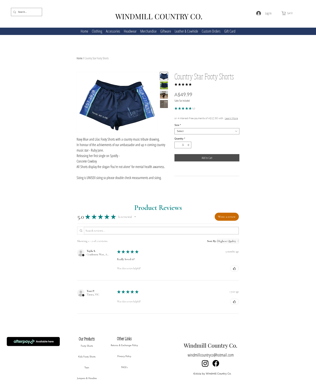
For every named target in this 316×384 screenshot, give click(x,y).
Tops (86, 367)
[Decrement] (177, 145)
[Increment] (189, 145)
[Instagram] (205, 363)
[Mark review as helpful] (234, 268)
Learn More (231, 118)
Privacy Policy (124, 356)
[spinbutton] (183, 145)
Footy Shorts (87, 345)
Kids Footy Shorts (86, 356)
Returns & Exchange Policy (124, 345)
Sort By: (212, 241)
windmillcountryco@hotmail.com (211, 355)
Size (177, 125)
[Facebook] (215, 363)
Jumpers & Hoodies (87, 378)
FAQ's (124, 367)
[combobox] (206, 131)
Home (79, 58)
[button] (293, 13)
